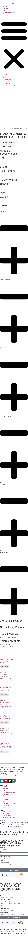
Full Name (3, 847)
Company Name (5, 864)
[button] (14, 45)
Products (5, 8)
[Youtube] (6, 781)
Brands (5, 10)
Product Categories (9, 12)
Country (2, 860)
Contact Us (6, 16)
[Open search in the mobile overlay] (14, 85)
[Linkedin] (2, 781)
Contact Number (5, 856)
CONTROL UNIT (8, 128)
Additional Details (5, 912)
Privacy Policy (7, 812)
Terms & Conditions (9, 814)
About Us (6, 14)
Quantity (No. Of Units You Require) (10, 903)
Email (2, 851)
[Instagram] (10, 781)
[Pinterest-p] (14, 781)
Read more (4, 666)
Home (5, 6)
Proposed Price (4, 908)
